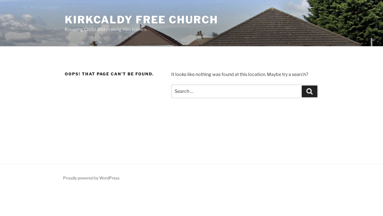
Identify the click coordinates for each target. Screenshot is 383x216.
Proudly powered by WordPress (91, 178)
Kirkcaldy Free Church (141, 20)
